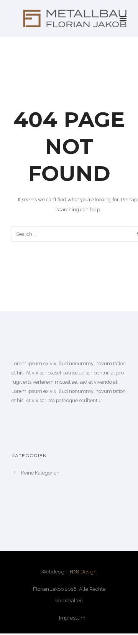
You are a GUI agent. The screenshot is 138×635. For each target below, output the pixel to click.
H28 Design (83, 572)
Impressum (72, 618)
